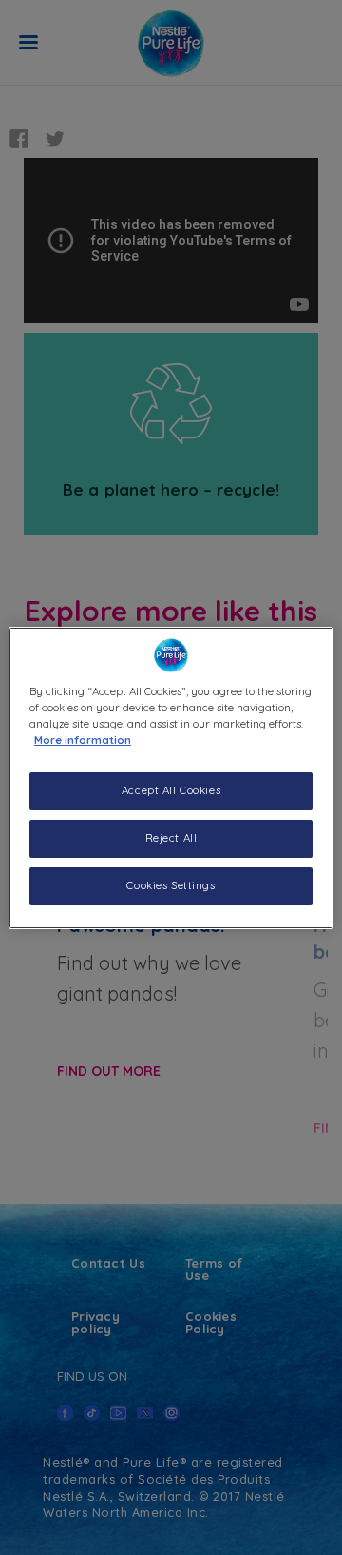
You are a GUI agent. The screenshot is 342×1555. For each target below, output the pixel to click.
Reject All (171, 838)
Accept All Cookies (171, 790)
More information (82, 740)
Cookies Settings (170, 885)
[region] (171, 777)
